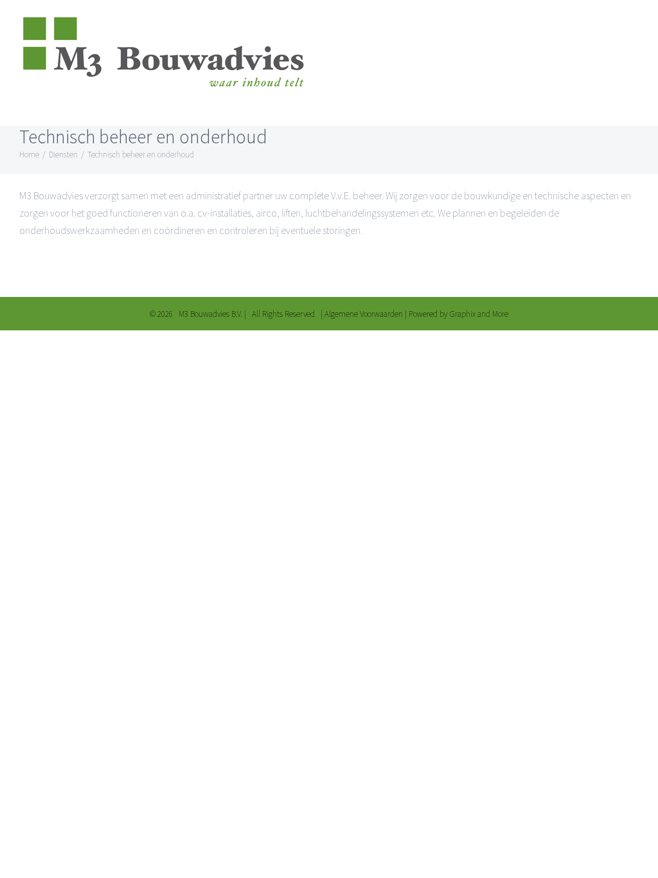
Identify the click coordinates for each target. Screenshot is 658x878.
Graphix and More (479, 314)
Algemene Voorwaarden (364, 314)
